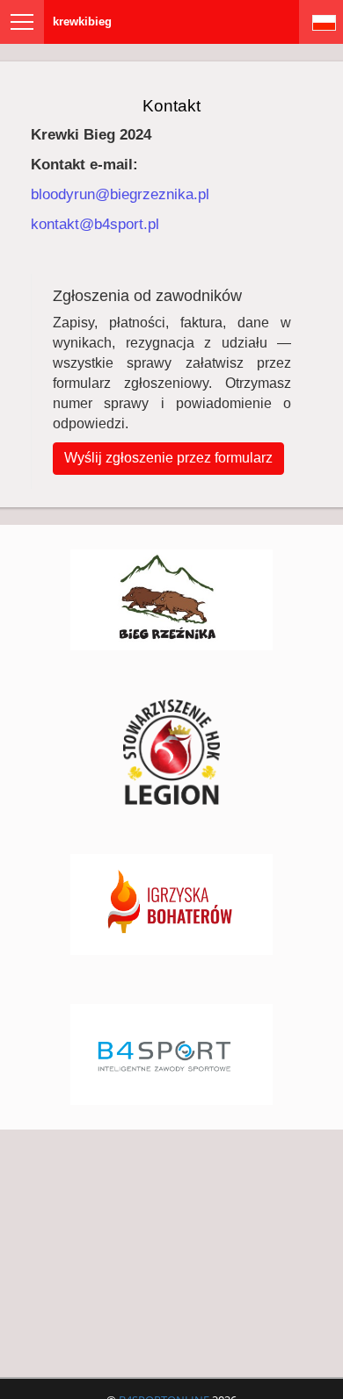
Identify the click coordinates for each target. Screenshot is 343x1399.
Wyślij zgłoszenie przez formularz (168, 457)
